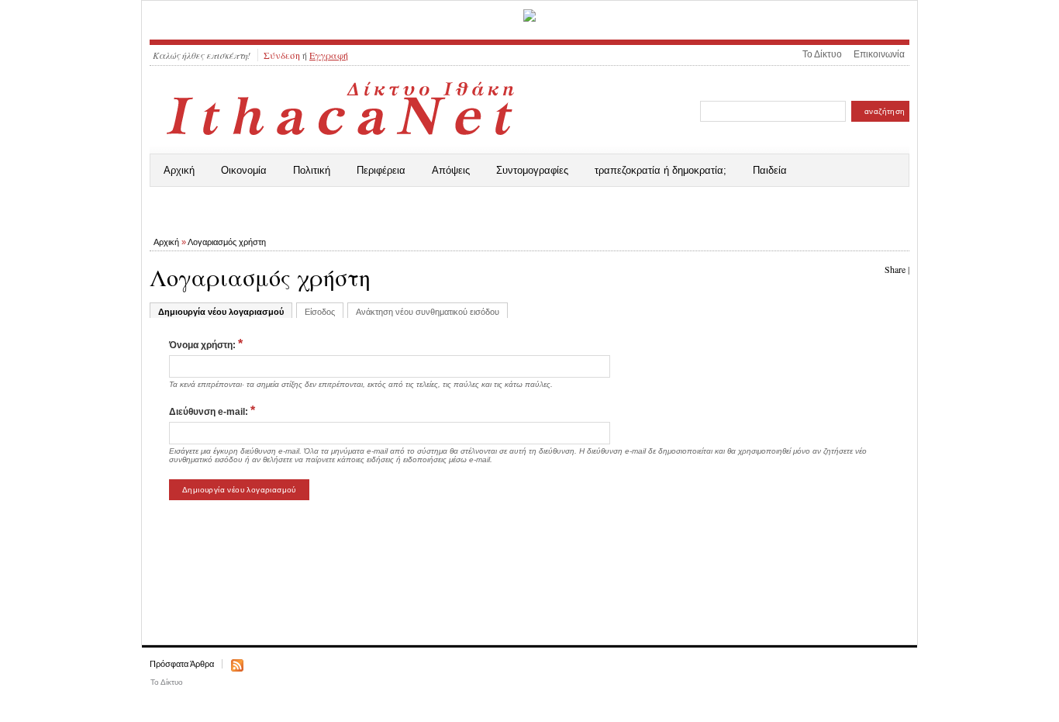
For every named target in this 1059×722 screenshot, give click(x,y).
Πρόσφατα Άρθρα (182, 663)
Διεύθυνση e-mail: (212, 410)
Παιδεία (770, 170)
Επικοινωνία (879, 54)
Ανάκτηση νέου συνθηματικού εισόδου (427, 311)
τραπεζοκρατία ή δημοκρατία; (660, 170)
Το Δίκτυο (822, 54)
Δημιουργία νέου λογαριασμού (221, 311)
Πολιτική (311, 170)
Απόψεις (451, 170)
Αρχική (179, 170)
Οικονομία (244, 170)
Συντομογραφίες (532, 170)
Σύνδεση (282, 55)
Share (895, 269)
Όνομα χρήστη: (206, 344)
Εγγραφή (328, 55)
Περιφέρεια (381, 170)
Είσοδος (320, 311)
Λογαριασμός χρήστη (227, 242)
